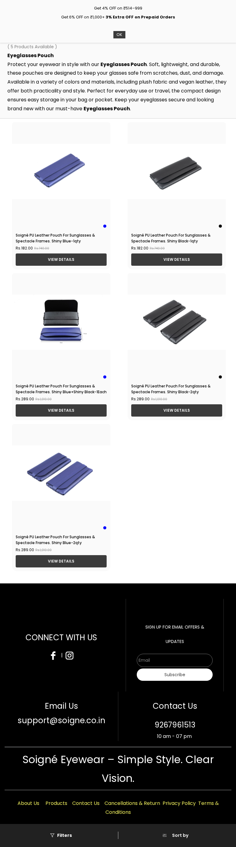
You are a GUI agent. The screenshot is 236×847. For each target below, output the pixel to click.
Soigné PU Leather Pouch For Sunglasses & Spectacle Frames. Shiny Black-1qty (170, 238)
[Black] (220, 226)
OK (119, 34)
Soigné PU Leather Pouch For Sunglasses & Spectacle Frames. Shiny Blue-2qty (55, 539)
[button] (175, 835)
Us (36, 803)
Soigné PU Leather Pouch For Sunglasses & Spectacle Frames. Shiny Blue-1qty (55, 238)
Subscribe (174, 675)
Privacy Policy (179, 803)
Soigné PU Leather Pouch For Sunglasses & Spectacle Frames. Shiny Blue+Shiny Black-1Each (61, 388)
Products (56, 803)
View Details (61, 259)
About (25, 803)
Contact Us (86, 803)
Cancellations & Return (132, 803)
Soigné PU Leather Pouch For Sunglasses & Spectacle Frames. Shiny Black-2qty (170, 388)
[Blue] (105, 226)
